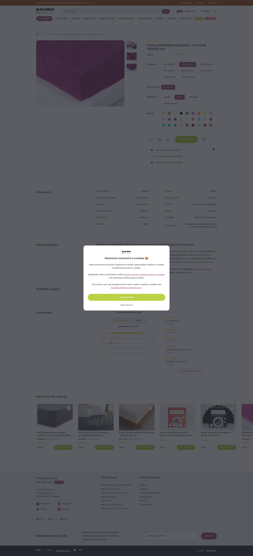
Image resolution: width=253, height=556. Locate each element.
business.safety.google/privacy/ (126, 288)
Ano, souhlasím (126, 297)
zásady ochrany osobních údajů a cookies (144, 275)
